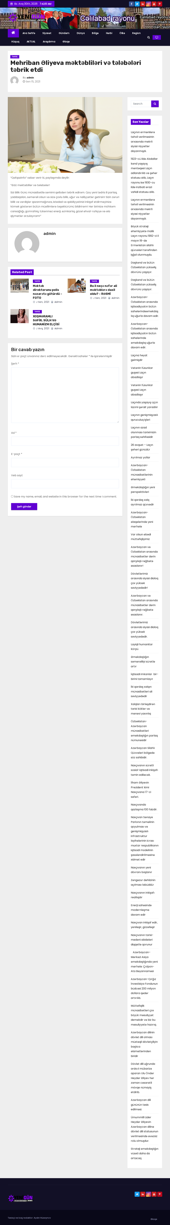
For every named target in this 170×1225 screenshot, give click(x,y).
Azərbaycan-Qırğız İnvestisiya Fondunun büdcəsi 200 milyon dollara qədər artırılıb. (144, 988)
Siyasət (46, 33)
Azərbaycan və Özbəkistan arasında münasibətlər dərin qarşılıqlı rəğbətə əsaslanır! (144, 556)
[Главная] (13, 33)
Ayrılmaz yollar (140, 457)
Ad (14, 433)
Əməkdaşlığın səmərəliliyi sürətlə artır (143, 661)
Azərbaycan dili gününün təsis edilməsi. (141, 1104)
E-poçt (16, 454)
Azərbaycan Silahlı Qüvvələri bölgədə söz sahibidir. (143, 752)
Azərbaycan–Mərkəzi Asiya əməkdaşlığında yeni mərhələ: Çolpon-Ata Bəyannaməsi (144, 961)
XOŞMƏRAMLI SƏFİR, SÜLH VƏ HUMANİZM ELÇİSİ (46, 320)
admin (30, 77)
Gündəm (64, 33)
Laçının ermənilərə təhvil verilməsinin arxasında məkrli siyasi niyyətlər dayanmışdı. (143, 141)
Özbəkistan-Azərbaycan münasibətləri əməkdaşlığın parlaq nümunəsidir (144, 730)
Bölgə (95, 33)
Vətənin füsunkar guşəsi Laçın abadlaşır (142, 372)
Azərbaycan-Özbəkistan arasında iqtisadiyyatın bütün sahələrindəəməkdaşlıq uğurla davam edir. (145, 306)
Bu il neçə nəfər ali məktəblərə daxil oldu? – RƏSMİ (103, 290)
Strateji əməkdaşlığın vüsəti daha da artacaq (144, 1153)
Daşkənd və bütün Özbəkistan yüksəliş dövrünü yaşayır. (143, 267)
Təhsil (15, 56)
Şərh (15, 364)
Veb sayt (17, 475)
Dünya (81, 33)
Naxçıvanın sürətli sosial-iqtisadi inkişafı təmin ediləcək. (144, 770)
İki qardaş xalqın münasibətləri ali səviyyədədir (142, 691)
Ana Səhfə (29, 33)
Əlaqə (66, 41)
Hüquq (15, 41)
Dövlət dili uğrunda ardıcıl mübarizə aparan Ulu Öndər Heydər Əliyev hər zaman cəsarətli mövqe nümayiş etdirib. (143, 1078)
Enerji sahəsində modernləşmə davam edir (141, 910)
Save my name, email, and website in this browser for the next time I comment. (65, 496)
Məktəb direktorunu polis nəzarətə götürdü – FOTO (47, 292)
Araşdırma (49, 41)
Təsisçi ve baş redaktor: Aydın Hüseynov (29, 1217)
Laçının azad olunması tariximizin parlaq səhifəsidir (143, 432)
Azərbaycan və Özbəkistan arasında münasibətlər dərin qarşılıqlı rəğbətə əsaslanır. (144, 605)
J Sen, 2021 (42, 302)
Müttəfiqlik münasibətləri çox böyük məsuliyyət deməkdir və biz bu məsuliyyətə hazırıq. (144, 1015)
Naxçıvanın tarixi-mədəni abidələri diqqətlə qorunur (142, 939)
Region (136, 33)
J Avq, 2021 (42, 328)
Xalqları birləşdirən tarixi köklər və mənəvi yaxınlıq (143, 708)
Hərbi (109, 33)
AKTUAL (31, 41)
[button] (148, 37)
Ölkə (122, 33)
